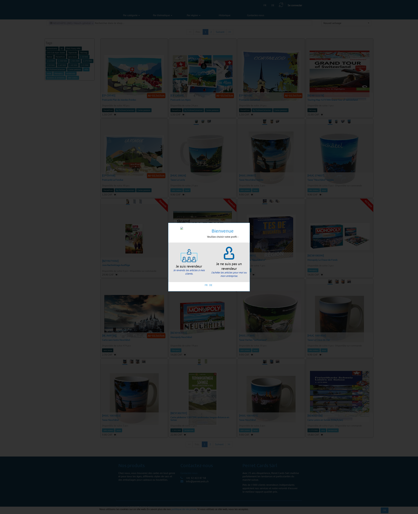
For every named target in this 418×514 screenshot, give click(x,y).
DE (210, 285)
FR (206, 285)
